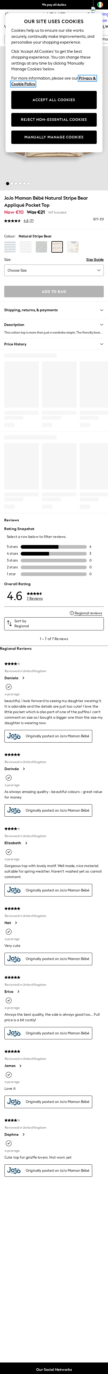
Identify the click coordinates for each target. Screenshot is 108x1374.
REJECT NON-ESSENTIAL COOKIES (54, 119)
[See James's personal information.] (20, 1066)
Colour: (9, 236)
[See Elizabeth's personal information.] (26, 843)
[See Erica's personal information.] (18, 991)
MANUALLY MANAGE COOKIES (54, 137)
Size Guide (95, 259)
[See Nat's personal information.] (16, 923)
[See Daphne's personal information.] (23, 1134)
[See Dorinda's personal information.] (23, 769)
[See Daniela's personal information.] (23, 678)
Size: (7, 259)
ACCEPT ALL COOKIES (54, 100)
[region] (54, 82)
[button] (7, 183)
